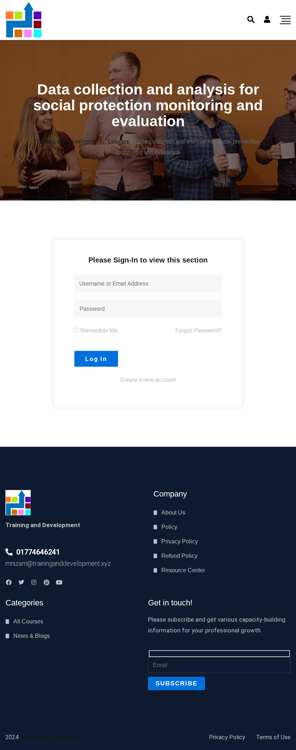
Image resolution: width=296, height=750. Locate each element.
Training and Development (53, 737)
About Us (173, 512)
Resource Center (183, 570)
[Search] (250, 19)
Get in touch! (170, 602)
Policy (169, 527)
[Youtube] (59, 582)
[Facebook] (8, 582)
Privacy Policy (179, 541)
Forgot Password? (198, 330)
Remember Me (98, 330)
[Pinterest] (46, 582)
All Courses (28, 621)
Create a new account (148, 379)
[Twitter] (21, 582)
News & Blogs (31, 636)
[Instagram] (34, 582)
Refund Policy (179, 556)
